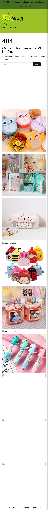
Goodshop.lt (17, 507)
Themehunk (36, 507)
